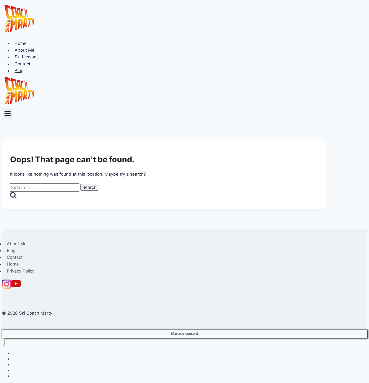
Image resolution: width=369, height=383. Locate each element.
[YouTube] (16, 287)
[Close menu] (3, 342)
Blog (19, 70)
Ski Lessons (27, 57)
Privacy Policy (20, 271)
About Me (24, 50)
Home (21, 43)
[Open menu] (7, 114)
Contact (22, 63)
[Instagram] (6, 287)
